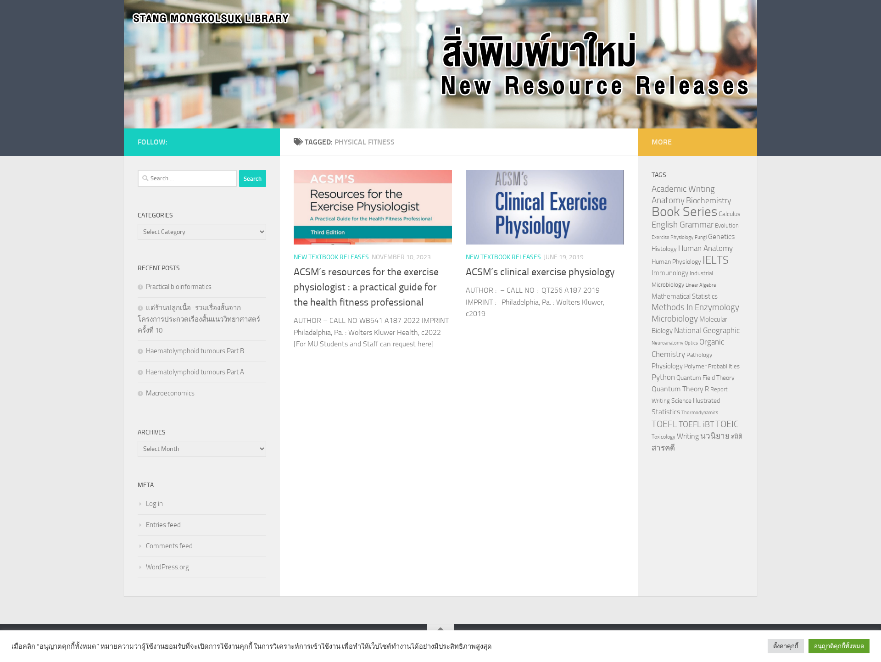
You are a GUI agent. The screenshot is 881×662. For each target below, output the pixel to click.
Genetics (721, 236)
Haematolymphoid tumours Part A (195, 372)
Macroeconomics (170, 393)
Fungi (701, 237)
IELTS (716, 260)
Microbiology (675, 318)
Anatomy (668, 200)
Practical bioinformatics (179, 287)
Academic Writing (683, 189)
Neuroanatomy (667, 343)
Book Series (684, 212)
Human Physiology (676, 262)
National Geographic (707, 330)
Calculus (730, 213)
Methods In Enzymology (695, 307)
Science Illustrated (695, 400)
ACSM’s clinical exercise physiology (540, 272)
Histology (664, 249)
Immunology (670, 273)
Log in (154, 504)
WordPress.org (167, 567)
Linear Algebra (701, 285)
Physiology (667, 366)
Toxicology (663, 437)
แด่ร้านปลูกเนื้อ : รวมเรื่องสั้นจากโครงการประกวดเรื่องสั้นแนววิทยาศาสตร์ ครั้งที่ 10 (199, 319)
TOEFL (664, 423)
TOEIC (727, 423)
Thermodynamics (699, 413)
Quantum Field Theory (705, 378)
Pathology (699, 354)
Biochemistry (708, 201)
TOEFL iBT (696, 424)
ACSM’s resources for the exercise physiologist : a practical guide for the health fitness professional (366, 287)
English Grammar (683, 225)
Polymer (695, 366)
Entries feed (163, 525)
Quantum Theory (677, 388)
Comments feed (169, 546)
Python (663, 377)
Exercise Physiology (672, 237)
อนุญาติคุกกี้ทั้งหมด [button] (839, 646)
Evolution (727, 225)
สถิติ (736, 436)
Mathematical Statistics (685, 296)
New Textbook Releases (331, 257)
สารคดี (663, 447)
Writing (688, 436)
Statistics (666, 411)
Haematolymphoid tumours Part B (195, 351)
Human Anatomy (705, 248)
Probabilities (724, 366)
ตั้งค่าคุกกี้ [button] (785, 646)
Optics (691, 343)
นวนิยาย (715, 435)
